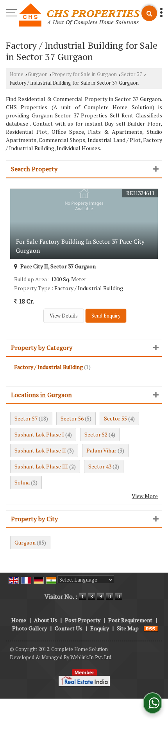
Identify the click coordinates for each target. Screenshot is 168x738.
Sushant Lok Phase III (41, 466)
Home (16, 74)
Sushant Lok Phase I (39, 434)
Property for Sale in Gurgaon (84, 74)
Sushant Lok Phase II (40, 450)
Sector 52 (95, 434)
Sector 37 (131, 74)
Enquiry (99, 628)
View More (145, 496)
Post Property (82, 620)
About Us (45, 620)
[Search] (149, 13)
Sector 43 (99, 466)
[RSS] (151, 628)
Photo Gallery (29, 628)
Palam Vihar (101, 450)
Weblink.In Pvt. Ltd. (91, 657)
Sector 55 (115, 418)
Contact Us (68, 628)
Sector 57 (26, 418)
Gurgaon (38, 74)
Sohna (22, 482)
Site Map (128, 628)
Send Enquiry (105, 315)
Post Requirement (130, 620)
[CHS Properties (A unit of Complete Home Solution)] (79, 16)
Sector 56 (72, 418)
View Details (64, 315)
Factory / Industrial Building (48, 367)
